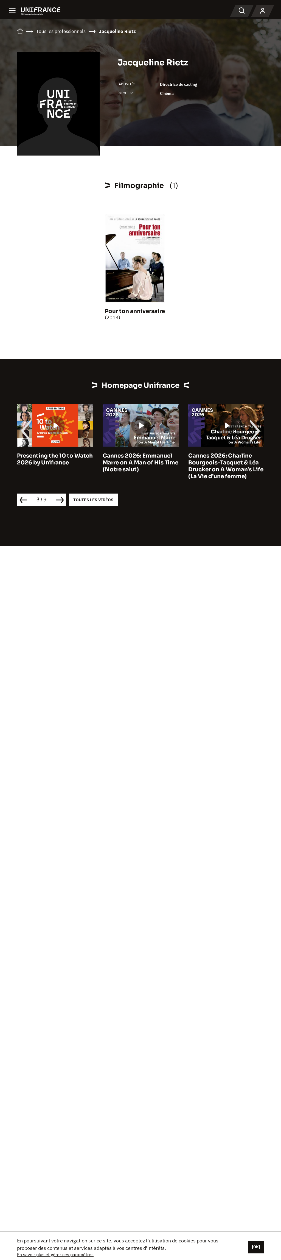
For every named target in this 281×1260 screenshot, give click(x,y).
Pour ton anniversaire (135, 311)
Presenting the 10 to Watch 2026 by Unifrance (55, 459)
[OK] (256, 1246)
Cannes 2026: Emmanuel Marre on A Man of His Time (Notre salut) (140, 462)
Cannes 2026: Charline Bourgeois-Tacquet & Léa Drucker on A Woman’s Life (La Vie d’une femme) (225, 466)
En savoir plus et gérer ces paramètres (55, 1254)
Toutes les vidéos (93, 499)
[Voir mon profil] (262, 11)
